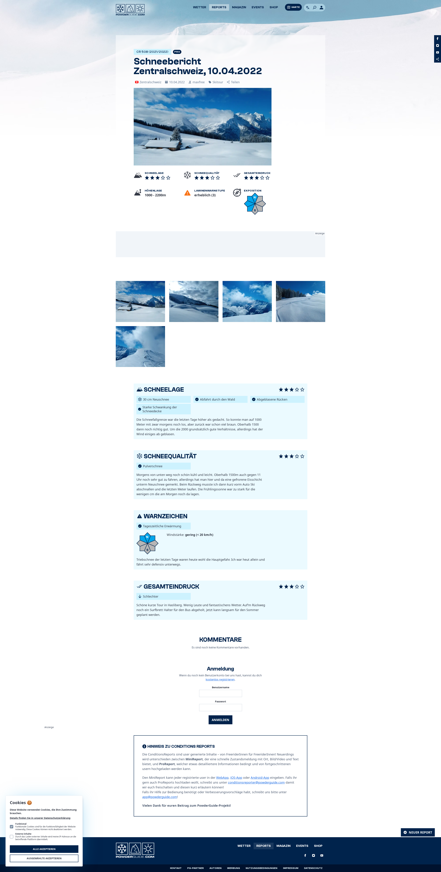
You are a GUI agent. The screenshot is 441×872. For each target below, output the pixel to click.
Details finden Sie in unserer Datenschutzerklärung (40, 818)
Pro (177, 52)
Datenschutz (313, 868)
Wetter (199, 7)
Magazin (239, 7)
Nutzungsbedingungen (261, 868)
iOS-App (236, 777)
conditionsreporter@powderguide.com (256, 782)
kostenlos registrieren (220, 679)
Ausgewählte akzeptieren (44, 858)
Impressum (290, 868)
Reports (219, 7)
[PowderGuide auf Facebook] (437, 38)
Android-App (260, 777)
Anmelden (220, 720)
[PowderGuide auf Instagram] (437, 45)
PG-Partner (195, 868)
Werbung (233, 868)
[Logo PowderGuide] (130, 10)
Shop (274, 7)
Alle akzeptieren (44, 849)
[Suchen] (314, 7)
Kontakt (176, 868)
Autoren (215, 868)
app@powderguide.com (159, 797)
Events (258, 7)
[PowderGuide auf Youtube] (437, 52)
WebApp (222, 777)
